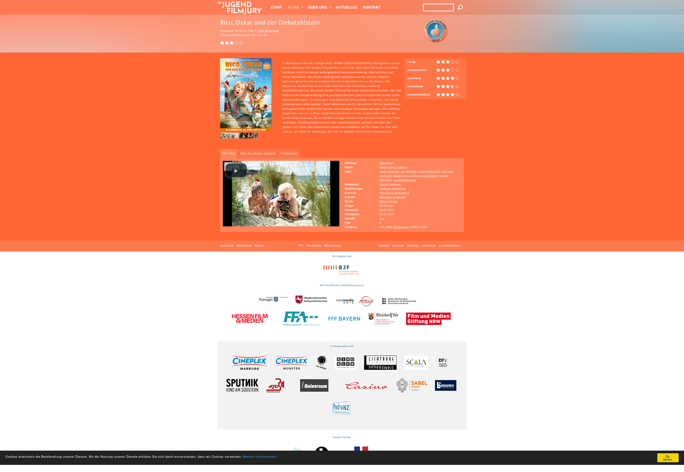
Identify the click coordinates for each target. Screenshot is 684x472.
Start (276, 7)
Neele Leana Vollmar (393, 167)
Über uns (317, 7)
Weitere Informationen (259, 456)
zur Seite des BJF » (449, 245)
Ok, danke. (668, 457)
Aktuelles (346, 7)
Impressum (227, 245)
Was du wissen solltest (258, 153)
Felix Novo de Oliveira (394, 193)
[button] (236, 170)
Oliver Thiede (389, 201)
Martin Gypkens (390, 184)
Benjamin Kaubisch (393, 197)
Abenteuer (387, 163)
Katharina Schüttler (424, 176)
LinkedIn (384, 245)
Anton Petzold (389, 171)
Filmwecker (289, 153)
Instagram (413, 245)
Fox (382, 219)
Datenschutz (244, 245)
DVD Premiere (332, 245)
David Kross (401, 176)
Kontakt (371, 7)
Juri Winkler (408, 171)
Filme (293, 7)
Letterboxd (429, 245)
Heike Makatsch (429, 171)
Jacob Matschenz (404, 180)
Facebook (398, 245)
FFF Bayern (400, 227)
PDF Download (269, 31)
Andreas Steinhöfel (393, 189)
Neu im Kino (314, 245)
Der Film (228, 153)
